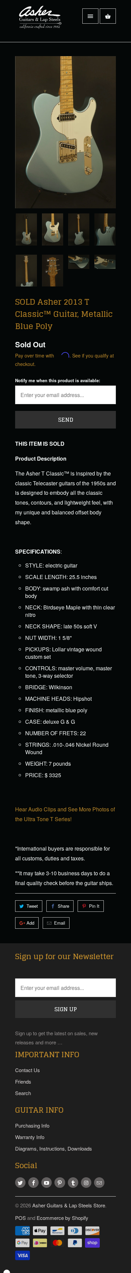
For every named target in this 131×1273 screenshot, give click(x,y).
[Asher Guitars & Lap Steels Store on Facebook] (33, 1182)
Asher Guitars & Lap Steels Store (68, 1205)
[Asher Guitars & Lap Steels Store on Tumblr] (73, 1182)
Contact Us (27, 1069)
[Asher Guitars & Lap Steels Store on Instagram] (86, 1182)
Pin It (94, 906)
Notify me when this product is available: (57, 380)
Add (30, 923)
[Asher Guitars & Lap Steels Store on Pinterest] (59, 1182)
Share (63, 906)
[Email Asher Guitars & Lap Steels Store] (99, 1182)
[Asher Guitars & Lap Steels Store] (42, 23)
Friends (23, 1081)
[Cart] (108, 16)
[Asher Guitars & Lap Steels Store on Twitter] (20, 1182)
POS (20, 1217)
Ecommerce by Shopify (62, 1217)
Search (23, 1092)
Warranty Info (29, 1136)
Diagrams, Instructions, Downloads (53, 1148)
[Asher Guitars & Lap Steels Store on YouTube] (46, 1182)
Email (59, 923)
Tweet (32, 906)
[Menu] (90, 16)
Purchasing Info (32, 1125)
